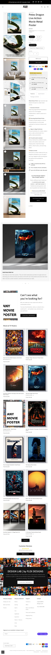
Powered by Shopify (22, 650)
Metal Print (32, 45)
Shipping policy (36, 651)
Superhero (17, 616)
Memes (16, 601)
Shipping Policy (29, 615)
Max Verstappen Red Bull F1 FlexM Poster (11, 464)
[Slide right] (28, 283)
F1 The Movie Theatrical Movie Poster (33, 532)
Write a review (25, 554)
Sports (16, 607)
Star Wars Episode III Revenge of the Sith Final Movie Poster (37, 430)
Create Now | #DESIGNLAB (28, 315)
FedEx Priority (31, 30)
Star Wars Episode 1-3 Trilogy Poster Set (11, 532)
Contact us (28, 601)
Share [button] (31, 205)
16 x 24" (39, 36)
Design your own (6, 601)
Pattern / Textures (18, 619)
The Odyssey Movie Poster (31, 464)
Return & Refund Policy (31, 650)
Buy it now (38, 62)
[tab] (32, 93)
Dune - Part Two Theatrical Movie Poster (34, 498)
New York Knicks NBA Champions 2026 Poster (12, 357)
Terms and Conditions (30, 612)
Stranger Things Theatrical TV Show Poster (34, 357)
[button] (2, 6)
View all (25, 540)
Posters (5, 607)
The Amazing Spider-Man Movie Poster (11, 498)
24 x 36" (32, 39)
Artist (16, 623)
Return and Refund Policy (30, 608)
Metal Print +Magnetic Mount (36, 48)
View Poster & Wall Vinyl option (38, 199)
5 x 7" (38, 39)
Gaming (16, 604)
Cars (15, 610)
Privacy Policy (29, 618)
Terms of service (45, 650)
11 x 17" (32, 36)
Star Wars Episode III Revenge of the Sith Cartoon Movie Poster (13, 394)
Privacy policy (38, 650)
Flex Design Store (15, 650)
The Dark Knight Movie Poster (32, 393)
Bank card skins (6, 604)
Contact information (44, 651)
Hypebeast (17, 613)
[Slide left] (22, 283)
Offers (27, 604)
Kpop (16, 626)
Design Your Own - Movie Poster (9, 429)
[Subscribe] (25, 633)
